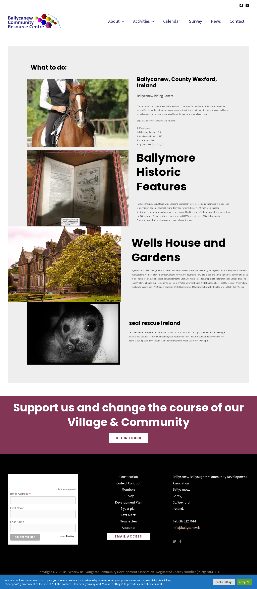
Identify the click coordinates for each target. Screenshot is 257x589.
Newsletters (128, 521)
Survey (128, 496)
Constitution (128, 477)
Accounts (128, 527)
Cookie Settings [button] (223, 582)
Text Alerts (129, 515)
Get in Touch (128, 438)
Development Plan (128, 502)
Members (128, 489)
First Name (17, 508)
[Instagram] (247, 5)
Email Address (20, 494)
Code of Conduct (128, 483)
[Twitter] (174, 541)
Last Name (17, 521)
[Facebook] (241, 5)
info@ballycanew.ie (187, 527)
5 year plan (128, 508)
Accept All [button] (244, 582)
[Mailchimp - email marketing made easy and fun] (67, 536)
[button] (122, 21)
